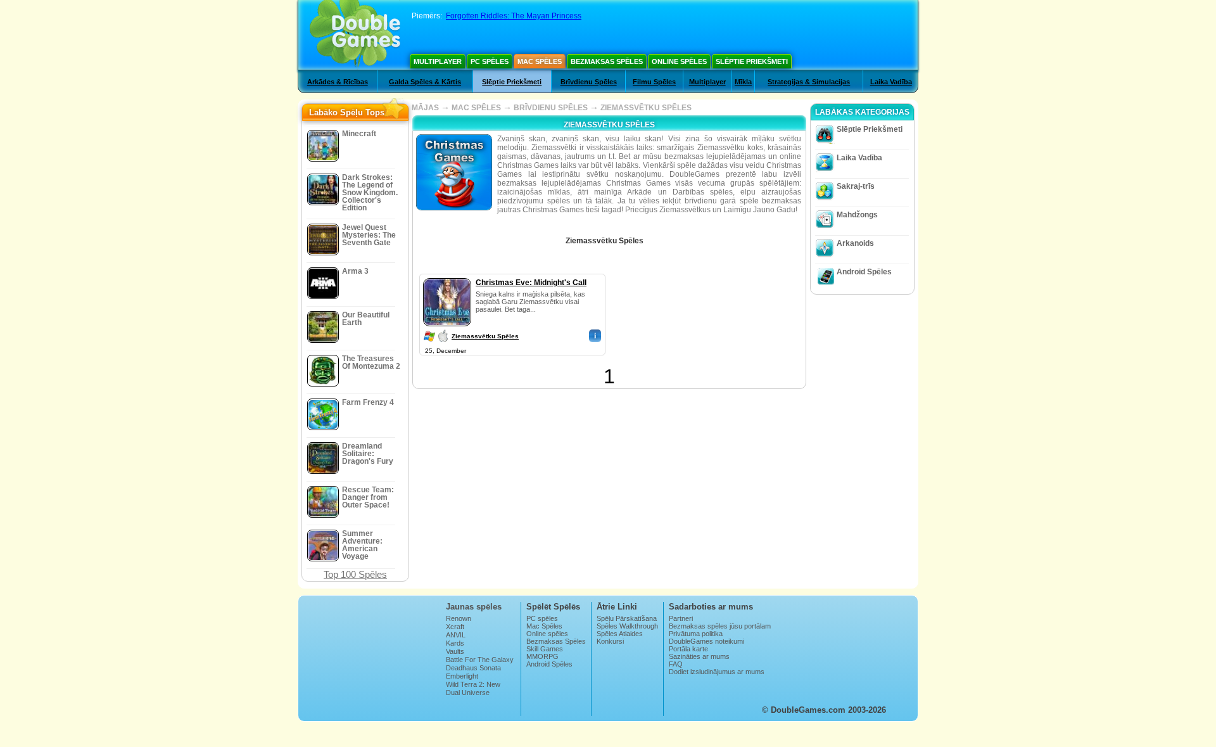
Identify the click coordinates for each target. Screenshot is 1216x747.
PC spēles (490, 61)
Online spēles (679, 61)
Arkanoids (855, 243)
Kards (455, 643)
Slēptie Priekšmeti (752, 61)
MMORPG (542, 656)
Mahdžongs (857, 214)
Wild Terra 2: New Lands (473, 688)
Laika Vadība (891, 82)
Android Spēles (864, 271)
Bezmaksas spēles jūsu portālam (720, 626)
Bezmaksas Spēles (607, 61)
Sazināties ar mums (699, 656)
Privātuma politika (696, 633)
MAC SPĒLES (476, 107)
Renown (458, 618)
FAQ (676, 664)
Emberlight (462, 676)
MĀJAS (425, 107)
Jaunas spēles (474, 606)
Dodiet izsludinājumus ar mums (716, 671)
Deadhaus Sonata (473, 668)
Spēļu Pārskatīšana (627, 618)
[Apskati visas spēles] (652, 236)
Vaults (455, 651)
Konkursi (610, 641)
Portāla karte (688, 649)
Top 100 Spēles (355, 574)
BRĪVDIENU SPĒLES (551, 107)
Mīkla (743, 82)
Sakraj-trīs (856, 186)
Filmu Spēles (654, 82)
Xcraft (455, 626)
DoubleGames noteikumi (706, 641)
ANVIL (456, 635)
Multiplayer (438, 61)
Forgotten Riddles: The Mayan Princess (513, 15)
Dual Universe (468, 692)
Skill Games (544, 649)
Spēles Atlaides (620, 633)
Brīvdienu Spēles (588, 82)
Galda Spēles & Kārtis (425, 82)
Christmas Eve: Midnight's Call (531, 282)
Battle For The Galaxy (480, 659)
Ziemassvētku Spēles (485, 336)
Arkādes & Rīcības (337, 82)
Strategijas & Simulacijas (809, 82)
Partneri (681, 618)
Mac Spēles (539, 61)
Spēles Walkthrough (627, 626)
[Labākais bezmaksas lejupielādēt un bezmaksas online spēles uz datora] (355, 35)
